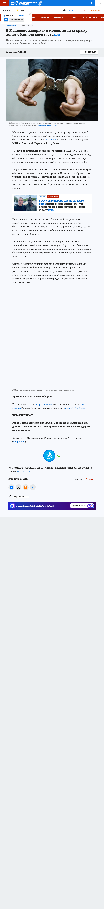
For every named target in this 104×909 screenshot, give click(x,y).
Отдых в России (90, 17)
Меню (4, 3)
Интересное (23, 497)
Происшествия (11, 25)
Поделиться (90, 52)
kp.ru (91, 478)
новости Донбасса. (75, 408)
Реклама (81, 10)
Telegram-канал (43, 404)
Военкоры (45, 17)
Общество (43, 196)
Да (6, 19)
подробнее (19, 441)
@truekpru (23, 471)
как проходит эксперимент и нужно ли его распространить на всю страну (62, 205)
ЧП (15, 497)
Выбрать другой (17, 19)
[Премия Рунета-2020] (39, 3)
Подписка (95, 10)
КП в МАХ (75, 17)
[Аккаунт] (99, 3)
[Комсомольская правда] (24, 3)
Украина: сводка (60, 17)
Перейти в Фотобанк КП (48, 125)
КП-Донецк (50, 139)
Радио (70, 10)
